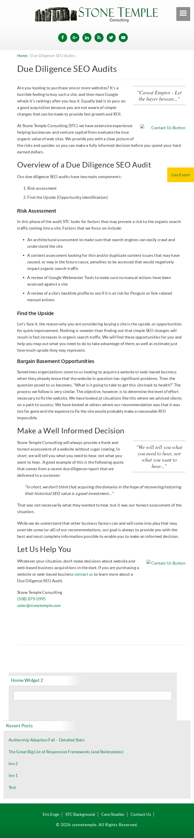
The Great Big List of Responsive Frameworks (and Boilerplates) (66, 751)
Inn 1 (13, 775)
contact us (84, 574)
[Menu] (183, 14)
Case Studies (113, 814)
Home (22, 55)
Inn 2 (13, 763)
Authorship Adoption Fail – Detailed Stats (47, 740)
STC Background (80, 814)
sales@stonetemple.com (39, 605)
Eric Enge (51, 814)
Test (12, 787)
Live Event (180, 175)
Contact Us (141, 814)
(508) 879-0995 (31, 599)
